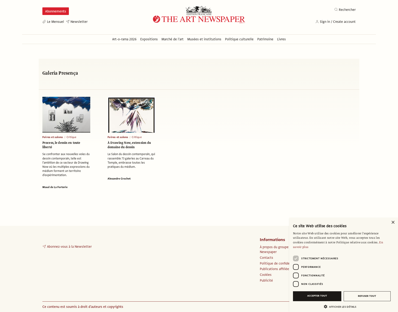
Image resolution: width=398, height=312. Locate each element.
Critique (71, 137)
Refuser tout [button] (367, 296)
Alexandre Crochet (119, 178)
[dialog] (343, 265)
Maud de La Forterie (54, 187)
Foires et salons (52, 137)
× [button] (393, 222)
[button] (342, 306)
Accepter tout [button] (317, 295)
